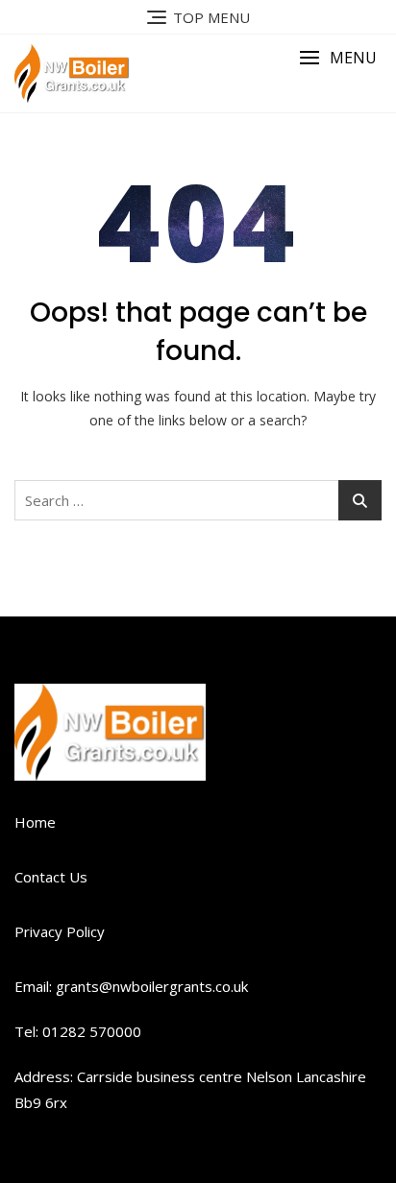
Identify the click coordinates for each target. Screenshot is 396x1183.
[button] (338, 58)
